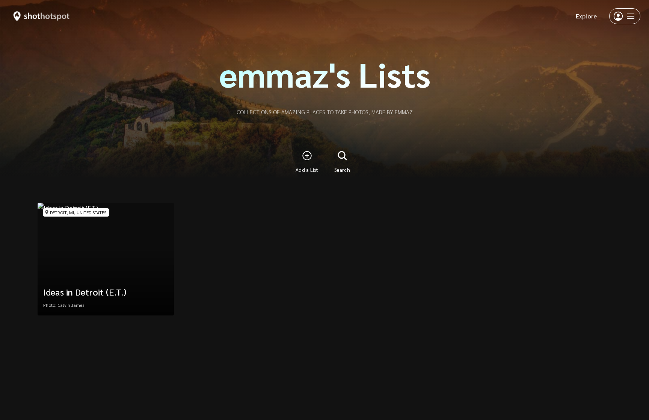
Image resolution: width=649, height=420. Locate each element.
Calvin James (70, 305)
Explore (586, 16)
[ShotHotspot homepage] (41, 16)
